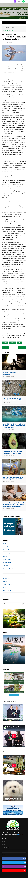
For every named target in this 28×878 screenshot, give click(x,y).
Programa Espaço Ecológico (9, 594)
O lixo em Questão (7, 584)
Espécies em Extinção (8, 568)
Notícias (5, 581)
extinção (13, 342)
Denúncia (5, 556)
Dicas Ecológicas (7, 559)
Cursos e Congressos (8, 553)
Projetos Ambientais (8, 587)
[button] (9, 677)
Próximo (22, 347)
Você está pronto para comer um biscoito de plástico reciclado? (13, 478)
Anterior (6, 347)
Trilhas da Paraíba (7, 590)
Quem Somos (5, 838)
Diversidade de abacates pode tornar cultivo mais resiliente (12, 452)
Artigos (5, 543)
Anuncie (4, 844)
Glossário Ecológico (6, 847)
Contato (4, 854)
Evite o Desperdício (7, 572)
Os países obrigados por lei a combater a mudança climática (12, 399)
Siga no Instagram (14, 695)
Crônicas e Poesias (7, 549)
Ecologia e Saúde (7, 562)
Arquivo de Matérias (6, 851)
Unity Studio (20, 834)
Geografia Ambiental (8, 575)
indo (20, 342)
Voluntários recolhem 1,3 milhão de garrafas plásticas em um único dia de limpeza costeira (14, 425)
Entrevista (5, 565)
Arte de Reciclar (7, 546)
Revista (3, 841)
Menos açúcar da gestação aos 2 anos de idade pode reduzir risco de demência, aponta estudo (13, 504)
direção (5, 342)
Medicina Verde (6, 578)
